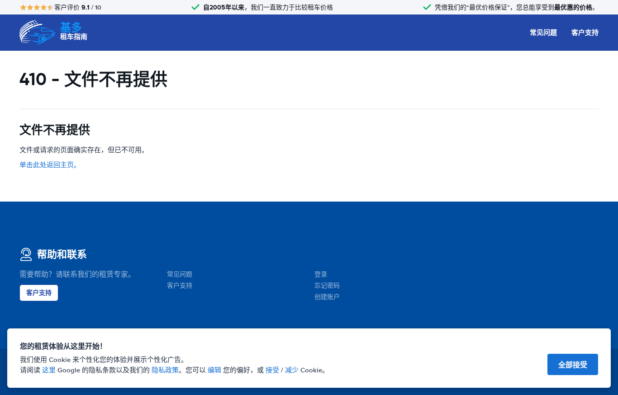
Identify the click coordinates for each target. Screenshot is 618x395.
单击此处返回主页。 (50, 165)
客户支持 (585, 33)
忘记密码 (327, 285)
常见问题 (543, 33)
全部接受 (572, 365)
